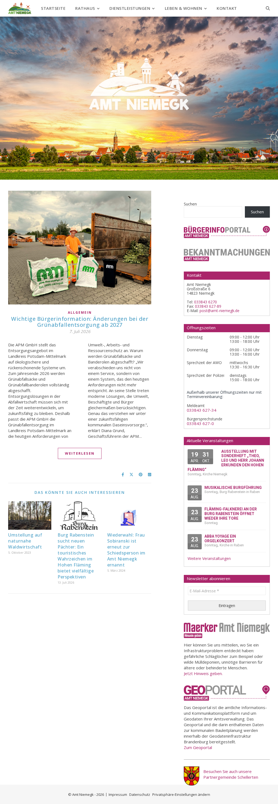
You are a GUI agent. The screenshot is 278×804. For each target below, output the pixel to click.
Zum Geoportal (198, 747)
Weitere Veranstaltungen (209, 558)
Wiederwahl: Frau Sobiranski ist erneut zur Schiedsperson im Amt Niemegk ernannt (126, 550)
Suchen (190, 204)
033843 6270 (205, 301)
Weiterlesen (79, 453)
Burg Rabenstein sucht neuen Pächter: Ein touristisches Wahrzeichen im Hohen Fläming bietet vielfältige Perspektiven (76, 556)
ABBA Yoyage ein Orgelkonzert (220, 538)
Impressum (118, 794)
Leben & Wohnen (183, 8)
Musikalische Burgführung (233, 487)
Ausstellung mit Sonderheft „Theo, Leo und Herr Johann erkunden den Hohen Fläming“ (226, 460)
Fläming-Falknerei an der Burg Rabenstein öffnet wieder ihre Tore (230, 513)
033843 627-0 (200, 423)
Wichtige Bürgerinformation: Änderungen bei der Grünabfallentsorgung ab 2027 (79, 321)
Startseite (53, 8)
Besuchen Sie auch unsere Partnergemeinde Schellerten (230, 774)
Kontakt (227, 8)
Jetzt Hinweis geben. (203, 673)
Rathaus (85, 8)
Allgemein (80, 312)
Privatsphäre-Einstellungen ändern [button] (181, 794)
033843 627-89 (208, 306)
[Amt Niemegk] (19, 8)
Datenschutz (139, 794)
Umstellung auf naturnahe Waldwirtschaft (25, 541)
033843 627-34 (201, 410)
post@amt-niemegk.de (219, 310)
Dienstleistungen (129, 8)
